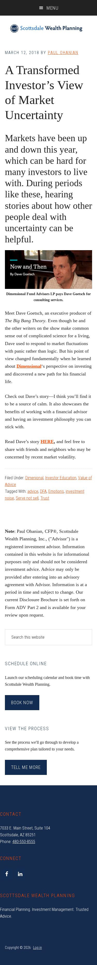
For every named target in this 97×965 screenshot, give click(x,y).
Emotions (56, 491)
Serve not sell (27, 498)
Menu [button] (52, 8)
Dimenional (34, 477)
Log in (37, 947)
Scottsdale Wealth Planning (46, 28)
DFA (43, 491)
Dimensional (29, 366)
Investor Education (60, 477)
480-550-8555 (23, 841)
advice (32, 491)
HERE (47, 441)
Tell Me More (26, 767)
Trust (44, 498)
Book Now (22, 702)
